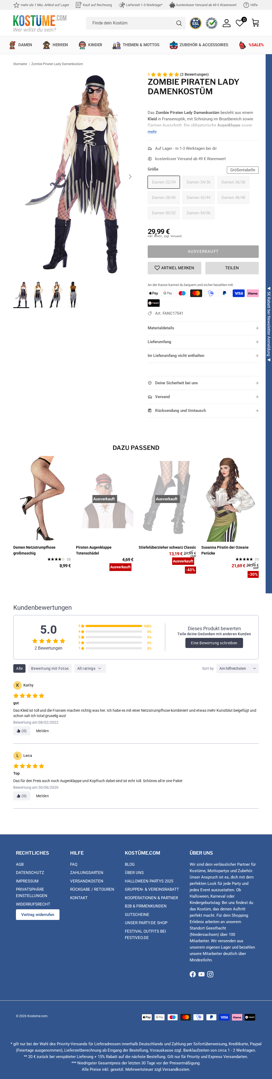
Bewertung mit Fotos (50, 668)
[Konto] (226, 23)
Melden (42, 731)
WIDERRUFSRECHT (33, 904)
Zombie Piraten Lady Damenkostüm (57, 64)
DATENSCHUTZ (30, 872)
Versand (162, 396)
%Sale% (256, 44)
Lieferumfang (159, 341)
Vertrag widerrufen (37, 914)
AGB (20, 864)
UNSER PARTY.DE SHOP (146, 922)
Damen (25, 44)
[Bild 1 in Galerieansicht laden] (74, 174)
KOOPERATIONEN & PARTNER (151, 897)
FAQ (73, 864)
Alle (19, 668)
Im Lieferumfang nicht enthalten (176, 355)
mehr (152, 131)
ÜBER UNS (134, 872)
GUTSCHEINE (137, 914)
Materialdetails (161, 328)
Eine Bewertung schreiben (214, 643)
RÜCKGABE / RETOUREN (92, 889)
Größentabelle (242, 170)
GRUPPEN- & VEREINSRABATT (152, 889)
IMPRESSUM (27, 881)
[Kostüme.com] (39, 23)
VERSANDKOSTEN (86, 881)
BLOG (130, 864)
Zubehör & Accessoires (204, 44)
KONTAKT (79, 897)
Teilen (232, 268)
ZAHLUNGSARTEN (86, 872)
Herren (60, 44)
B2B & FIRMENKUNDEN (146, 906)
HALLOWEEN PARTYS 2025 (149, 881)
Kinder (95, 44)
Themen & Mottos (141, 44)
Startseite (20, 64)
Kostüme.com (37, 1016)
